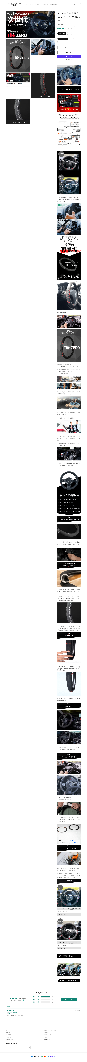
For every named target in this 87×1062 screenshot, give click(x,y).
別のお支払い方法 (69, 59)
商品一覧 (8, 1032)
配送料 (62, 26)
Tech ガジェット (9, 1037)
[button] (74, 4)
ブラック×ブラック (63, 42)
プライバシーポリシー (49, 1034)
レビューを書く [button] (69, 999)
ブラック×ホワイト (74, 39)
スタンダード (62, 33)
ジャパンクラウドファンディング (41, 1058)
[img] (10, 1010)
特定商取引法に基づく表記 (50, 1030)
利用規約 (46, 1032)
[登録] (29, 1047)
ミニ (69, 33)
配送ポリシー (47, 1037)
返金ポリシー (47, 1039)
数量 (58, 45)
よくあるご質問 (9, 1039)
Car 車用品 (8, 1034)
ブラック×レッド (63, 39)
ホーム (7, 1030)
